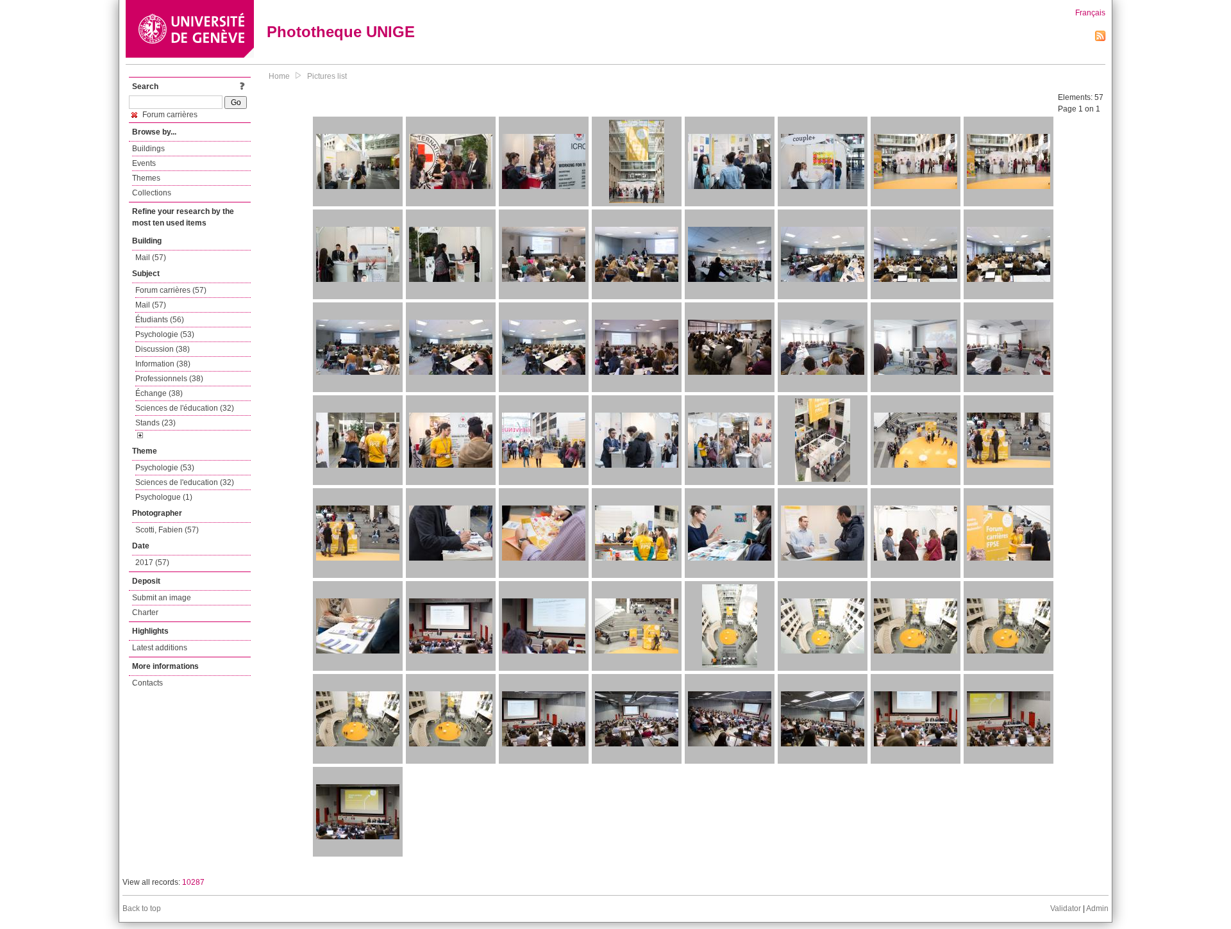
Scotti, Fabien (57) (167, 529)
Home (279, 76)
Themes (146, 178)
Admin (1097, 908)
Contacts (147, 682)
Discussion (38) (162, 349)
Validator (1065, 908)
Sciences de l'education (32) (184, 482)
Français (1090, 12)
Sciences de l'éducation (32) (184, 408)
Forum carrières (168, 114)
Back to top (141, 908)
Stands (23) (155, 422)
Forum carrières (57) (170, 290)
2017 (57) (152, 562)
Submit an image (161, 597)
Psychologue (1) (163, 497)
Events (144, 163)
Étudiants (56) (159, 319)
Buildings (148, 148)
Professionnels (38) (169, 378)
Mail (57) (150, 257)
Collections (151, 192)
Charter (145, 612)
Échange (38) (159, 393)
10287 (193, 882)
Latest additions (159, 647)
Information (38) (162, 363)
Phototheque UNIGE (341, 31)
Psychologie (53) (164, 334)
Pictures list (327, 76)
